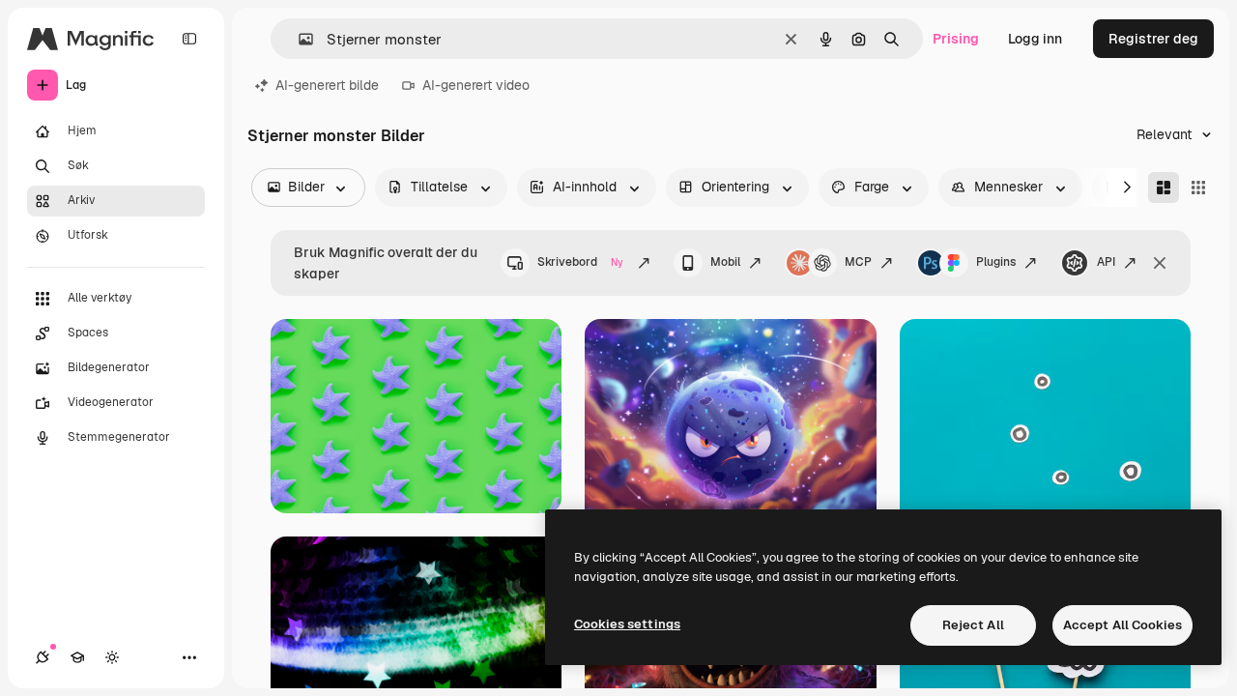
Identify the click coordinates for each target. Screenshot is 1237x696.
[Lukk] (1159, 263)
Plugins (996, 262)
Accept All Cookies (1122, 625)
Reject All (973, 625)
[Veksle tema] (112, 657)
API (1106, 262)
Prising (956, 38)
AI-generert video (476, 85)
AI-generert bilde (327, 85)
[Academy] (77, 657)
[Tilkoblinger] (42, 657)
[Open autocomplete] (298, 39)
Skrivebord (580, 262)
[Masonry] (1163, 187)
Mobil (725, 262)
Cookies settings (627, 624)
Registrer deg (1153, 38)
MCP (858, 262)
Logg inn (1035, 38)
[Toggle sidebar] (189, 38)
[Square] (1198, 187)
